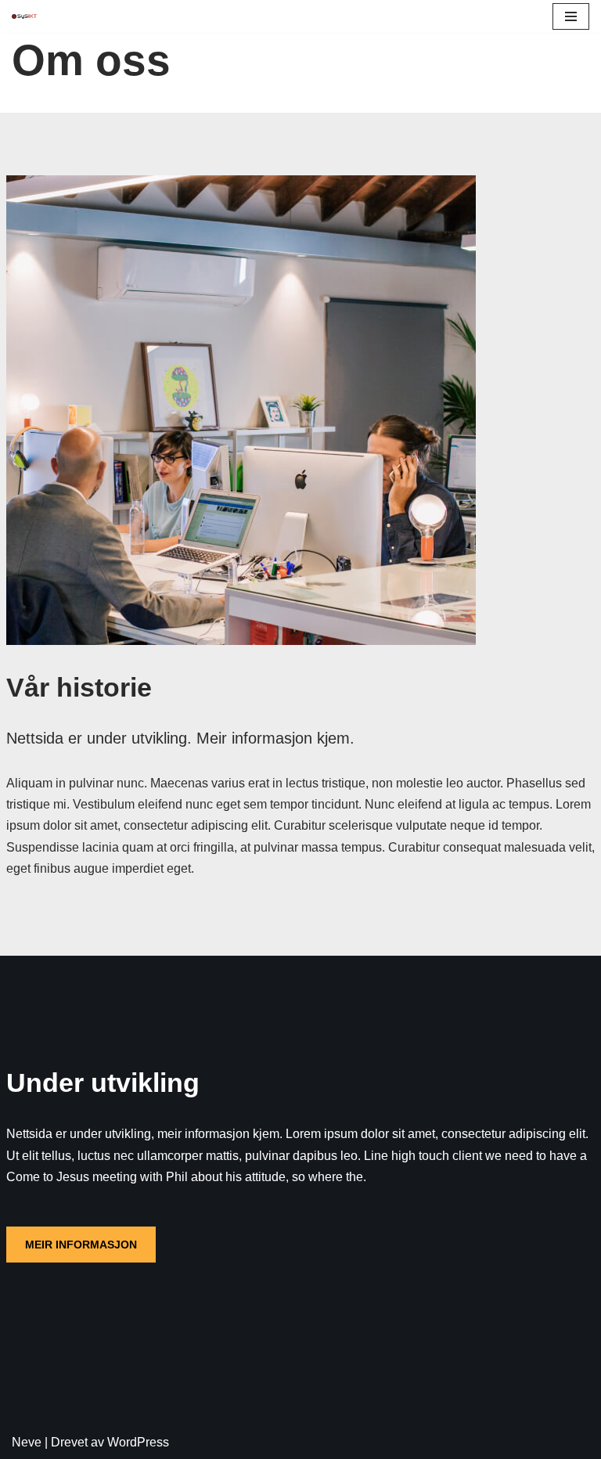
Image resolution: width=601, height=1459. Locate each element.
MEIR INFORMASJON (81, 1244)
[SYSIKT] (24, 16)
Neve (26, 1442)
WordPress (138, 1442)
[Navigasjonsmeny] (570, 16)
